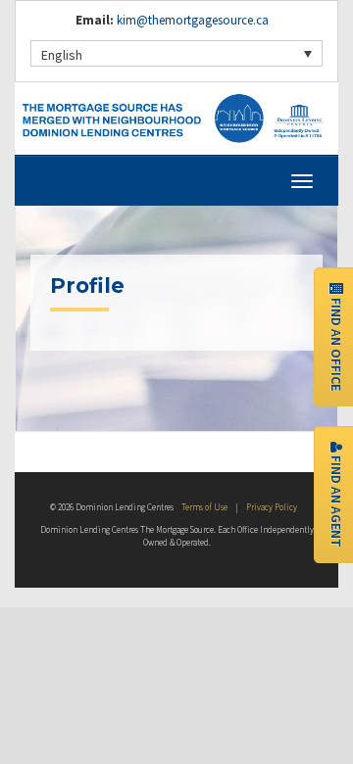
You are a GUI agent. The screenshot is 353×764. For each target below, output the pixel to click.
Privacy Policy (271, 506)
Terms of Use (204, 506)
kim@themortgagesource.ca (193, 20)
